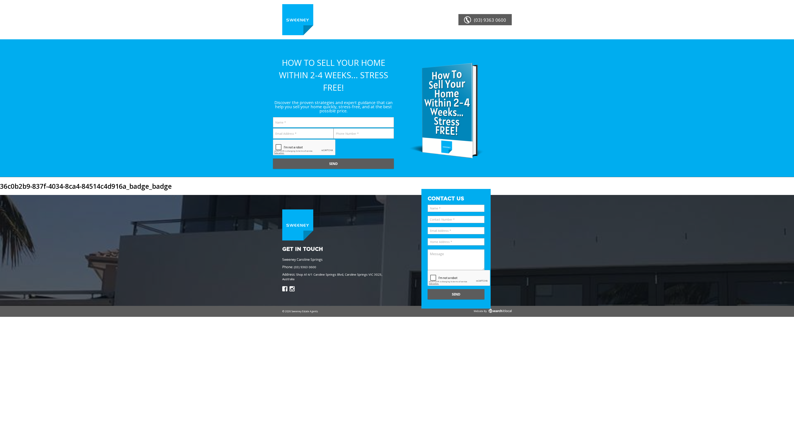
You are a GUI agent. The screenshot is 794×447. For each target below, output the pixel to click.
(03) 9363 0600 (305, 267)
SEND (333, 163)
